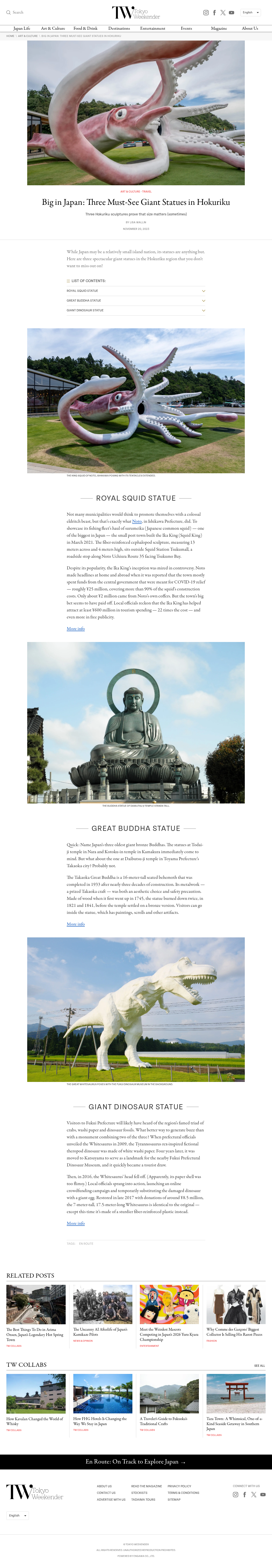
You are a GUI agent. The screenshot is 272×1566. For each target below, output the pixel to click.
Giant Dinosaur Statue (85, 310)
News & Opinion (83, 1341)
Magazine (219, 28)
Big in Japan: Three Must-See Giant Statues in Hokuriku (81, 36)
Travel (147, 191)
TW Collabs (13, 1346)
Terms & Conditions (183, 1493)
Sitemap (174, 1499)
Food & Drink (86, 28)
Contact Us (106, 1493)
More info (76, 629)
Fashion (212, 1341)
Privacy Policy (179, 1486)
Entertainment (152, 28)
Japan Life (22, 28)
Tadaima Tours (143, 1499)
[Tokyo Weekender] (34, 1498)
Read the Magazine (146, 1486)
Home (10, 36)
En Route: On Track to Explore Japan (136, 1462)
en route (86, 1244)
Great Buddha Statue (84, 300)
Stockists (139, 1493)
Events (186, 28)
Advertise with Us (111, 1499)
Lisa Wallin (138, 222)
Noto (137, 521)
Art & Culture (53, 28)
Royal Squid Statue (82, 291)
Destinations (119, 28)
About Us (250, 28)
